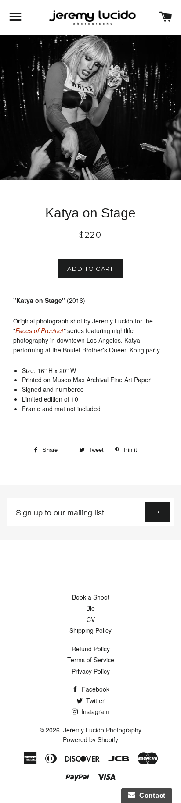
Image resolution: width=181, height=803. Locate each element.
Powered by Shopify (90, 739)
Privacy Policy (91, 671)
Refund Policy (91, 648)
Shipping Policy (90, 630)
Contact (150, 795)
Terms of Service (90, 659)
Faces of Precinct (39, 330)
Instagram (94, 711)
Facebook (94, 689)
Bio (90, 608)
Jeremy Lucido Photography (102, 729)
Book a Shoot (90, 597)
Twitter (94, 700)
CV (91, 619)
